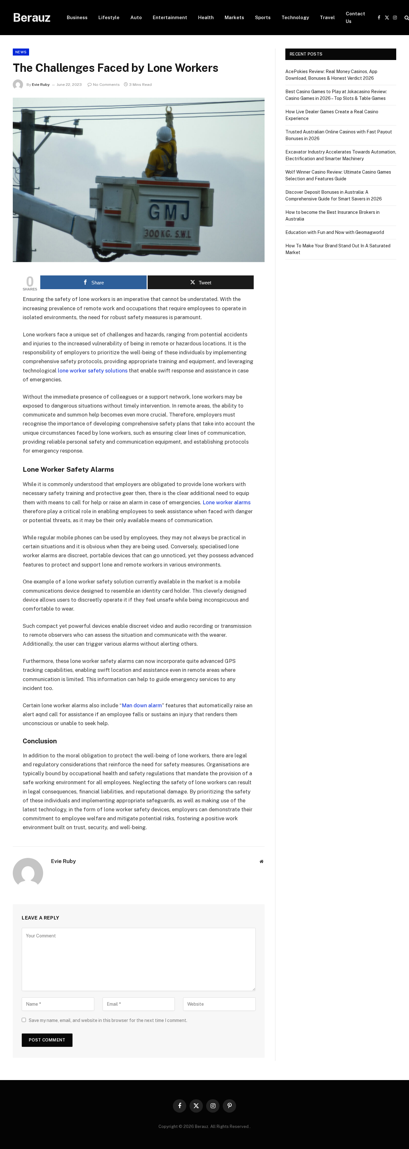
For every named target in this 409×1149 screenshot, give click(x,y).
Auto (136, 17)
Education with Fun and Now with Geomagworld (334, 232)
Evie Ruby (41, 84)
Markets (234, 17)
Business (77, 17)
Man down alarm (142, 705)
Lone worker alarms (227, 502)
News (21, 52)
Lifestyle (109, 17)
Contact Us (355, 17)
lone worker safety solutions (92, 370)
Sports (263, 17)
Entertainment (170, 17)
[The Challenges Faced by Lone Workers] (139, 180)
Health (206, 17)
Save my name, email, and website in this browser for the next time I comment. (108, 1020)
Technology (295, 17)
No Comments (106, 84)
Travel (327, 17)
